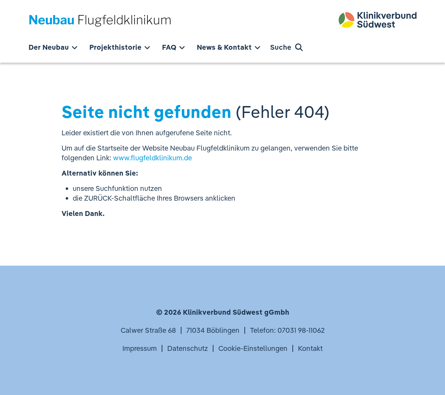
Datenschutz (187, 348)
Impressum (139, 348)
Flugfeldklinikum (100, 19)
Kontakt (310, 348)
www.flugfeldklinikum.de (152, 157)
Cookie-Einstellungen (253, 348)
